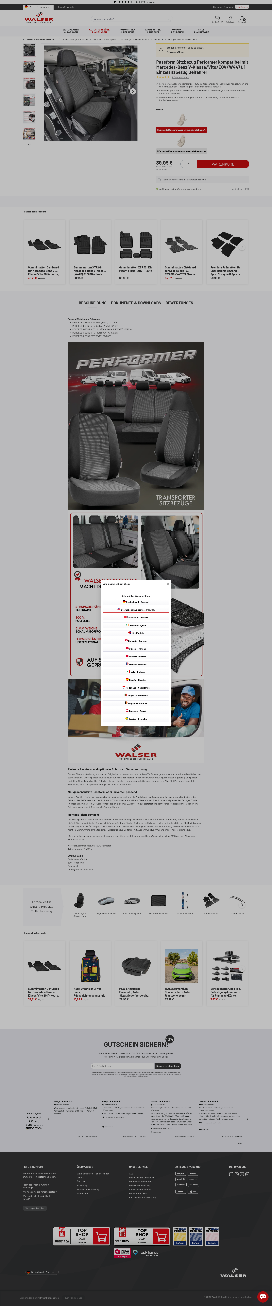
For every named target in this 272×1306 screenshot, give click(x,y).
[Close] (168, 584)
